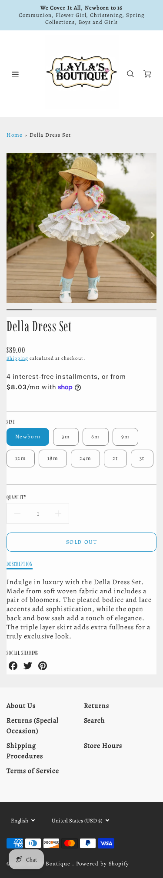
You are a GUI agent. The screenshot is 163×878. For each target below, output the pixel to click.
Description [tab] (20, 563)
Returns (97, 705)
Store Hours (103, 745)
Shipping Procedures (25, 751)
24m (85, 458)
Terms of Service (33, 771)
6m (95, 436)
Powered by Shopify (102, 863)
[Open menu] (15, 73)
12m (20, 458)
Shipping (17, 358)
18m (52, 458)
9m (125, 436)
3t (142, 458)
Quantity (17, 496)
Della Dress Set (50, 134)
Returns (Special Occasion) (33, 726)
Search (95, 720)
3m (66, 436)
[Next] (152, 234)
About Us (21, 705)
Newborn (27, 436)
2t (115, 458)
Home (15, 134)
